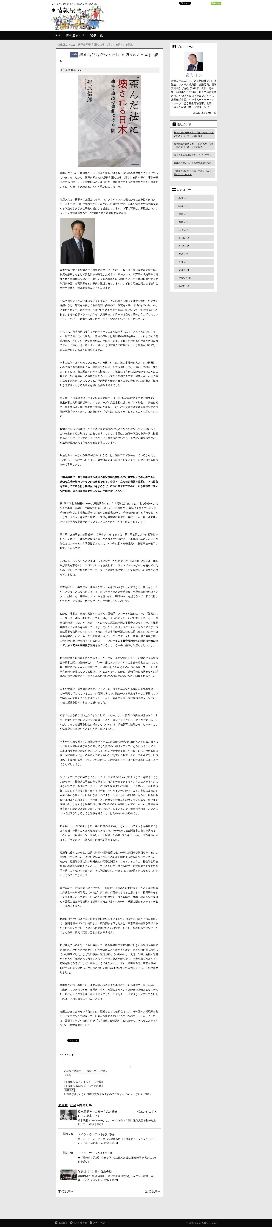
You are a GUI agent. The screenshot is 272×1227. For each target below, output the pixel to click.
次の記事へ (153, 1191)
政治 (180, 198)
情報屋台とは (75, 35)
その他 (181, 270)
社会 (72, 44)
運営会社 (63, 1223)
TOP (57, 35)
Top (264, 1219)
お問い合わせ (80, 1223)
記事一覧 (96, 35)
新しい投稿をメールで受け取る (86, 1086)
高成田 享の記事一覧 (204, 112)
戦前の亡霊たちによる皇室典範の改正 (192, 163)
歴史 (180, 254)
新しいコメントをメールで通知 (86, 1081)
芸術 (180, 262)
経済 (180, 206)
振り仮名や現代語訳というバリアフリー (194, 155)
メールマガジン (101, 1223)
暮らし (181, 238)
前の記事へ (66, 1191)
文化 (180, 230)
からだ (181, 246)
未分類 (63, 1105)
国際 (180, 222)
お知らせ (182, 278)
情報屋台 (63, 44)
